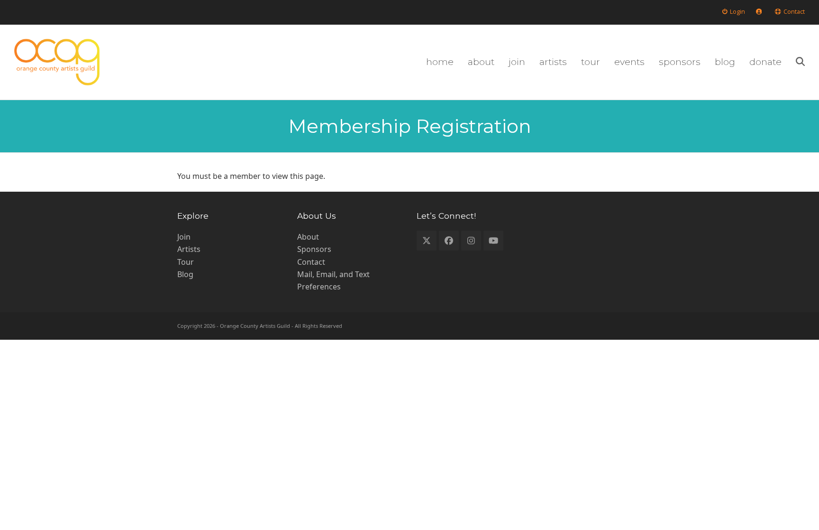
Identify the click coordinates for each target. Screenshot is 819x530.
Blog (185, 274)
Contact (311, 262)
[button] (800, 62)
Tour (185, 262)
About (308, 237)
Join (184, 237)
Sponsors (314, 249)
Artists (188, 249)
